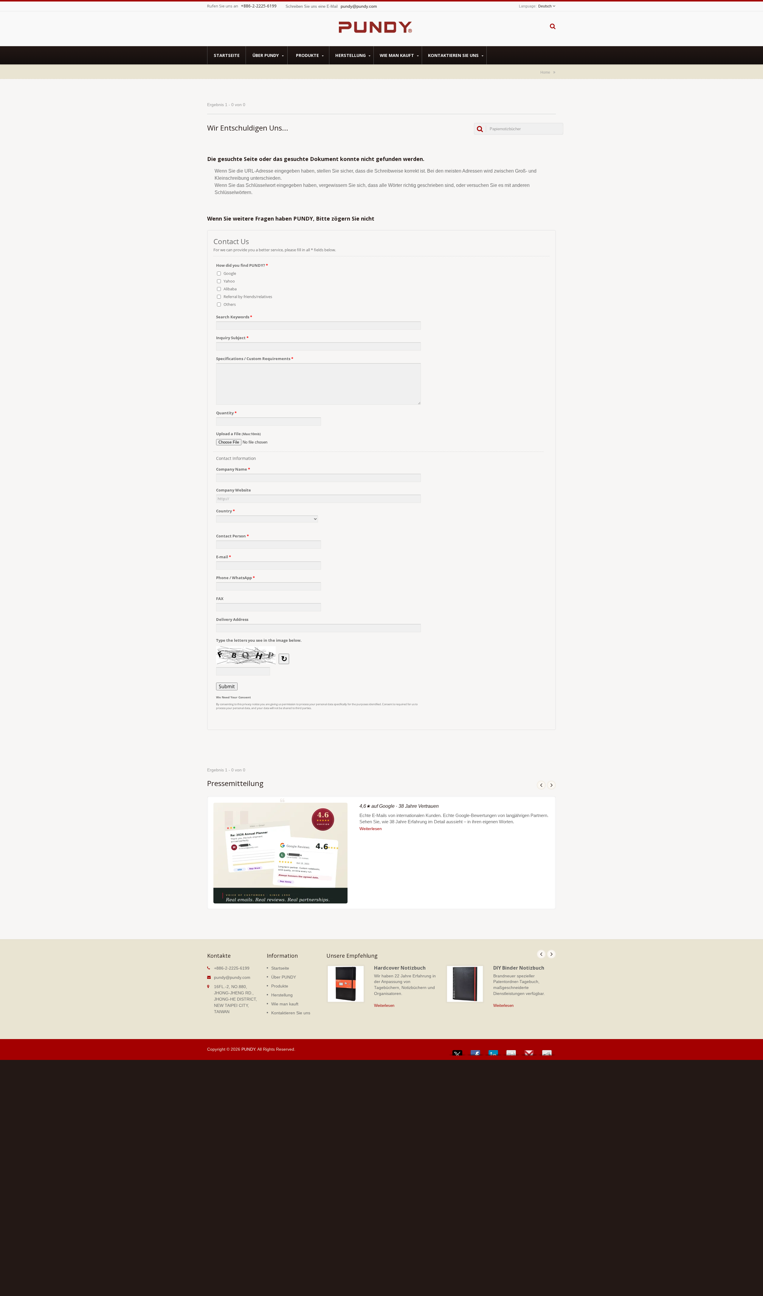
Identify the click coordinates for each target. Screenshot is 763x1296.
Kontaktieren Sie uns (454, 55)
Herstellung (351, 55)
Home (545, 72)
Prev (541, 785)
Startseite (227, 55)
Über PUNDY (266, 55)
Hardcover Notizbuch (400, 968)
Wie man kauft (397, 55)
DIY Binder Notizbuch (518, 968)
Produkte (308, 55)
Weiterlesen (370, 828)
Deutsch (545, 6)
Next (551, 785)
